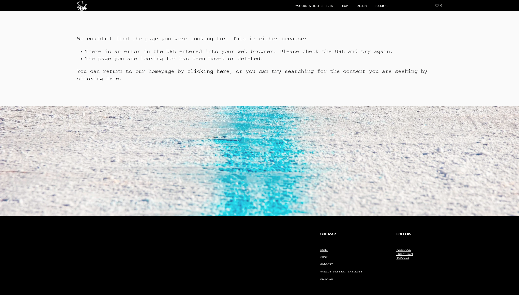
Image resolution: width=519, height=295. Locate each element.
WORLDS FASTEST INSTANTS (341, 271)
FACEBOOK (403, 250)
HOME (324, 250)
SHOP (344, 6)
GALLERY (361, 6)
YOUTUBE (402, 257)
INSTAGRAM (404, 254)
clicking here (208, 71)
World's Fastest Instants (314, 6)
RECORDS (381, 6)
